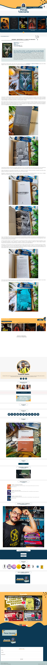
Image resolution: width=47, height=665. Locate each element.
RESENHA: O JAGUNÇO (42, 29)
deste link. (21, 46)
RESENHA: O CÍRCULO (14, 29)
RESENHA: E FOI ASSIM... (5, 29)
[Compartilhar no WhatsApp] (18, 321)
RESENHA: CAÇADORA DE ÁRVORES (17, 484)
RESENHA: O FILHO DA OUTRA (23, 29)
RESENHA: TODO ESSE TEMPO (16, 490)
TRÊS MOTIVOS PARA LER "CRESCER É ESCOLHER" (23, 439)
